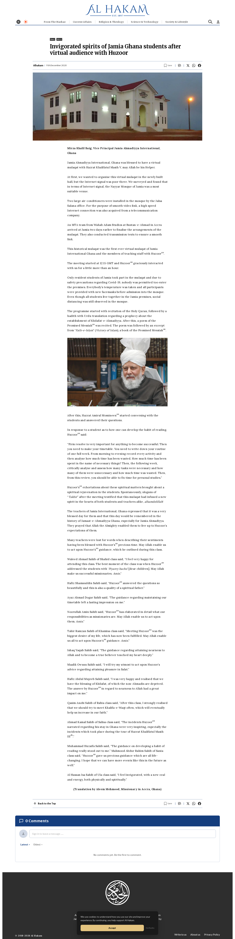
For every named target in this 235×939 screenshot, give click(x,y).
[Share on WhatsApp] (193, 65)
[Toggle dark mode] (26, 22)
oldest (37, 844)
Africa (59, 39)
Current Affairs (82, 21)
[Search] (210, 22)
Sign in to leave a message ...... (47, 833)
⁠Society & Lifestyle (176, 21)
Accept (112, 928)
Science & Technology (144, 21)
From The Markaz (55, 21)
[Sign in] (218, 21)
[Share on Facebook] (199, 65)
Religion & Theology (111, 21)
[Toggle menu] (18, 22)
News (53, 39)
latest (24, 844)
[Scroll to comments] (179, 65)
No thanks (150, 928)
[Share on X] (188, 65)
